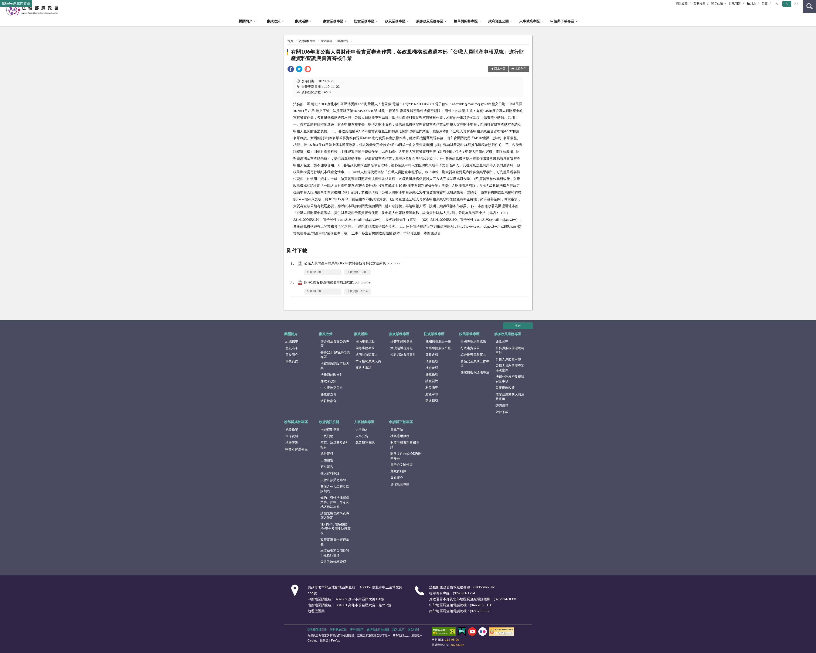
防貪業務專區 (364, 21)
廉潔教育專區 (399, 484)
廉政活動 (302, 21)
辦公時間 (413, 629)
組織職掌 (291, 341)
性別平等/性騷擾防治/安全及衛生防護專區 (335, 529)
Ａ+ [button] (796, 3)
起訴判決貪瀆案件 (403, 354)
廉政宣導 (502, 341)
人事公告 (362, 436)
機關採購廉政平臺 (438, 341)
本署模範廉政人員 (368, 361)
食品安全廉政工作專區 (474, 363)
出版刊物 (326, 436)
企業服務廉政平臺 (438, 348)
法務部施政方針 (331, 374)
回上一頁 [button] (499, 68)
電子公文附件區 (401, 464)
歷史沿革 (291, 348)
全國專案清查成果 (473, 341)
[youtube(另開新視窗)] (472, 632)
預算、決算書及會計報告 (334, 445)
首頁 (765, 3)
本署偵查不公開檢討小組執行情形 (334, 553)
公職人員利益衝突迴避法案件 (510, 368)
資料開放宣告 (338, 629)
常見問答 (735, 3)
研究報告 (326, 467)
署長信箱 (717, 3)
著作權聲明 (357, 629)
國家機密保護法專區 (474, 372)
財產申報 (326, 41)
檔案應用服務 (399, 436)
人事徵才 (362, 429)
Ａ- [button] (777, 3)
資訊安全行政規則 (378, 629)
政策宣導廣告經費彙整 (334, 542)
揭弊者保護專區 (401, 341)
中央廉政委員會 (331, 388)
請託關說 (431, 381)
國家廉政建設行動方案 (334, 366)
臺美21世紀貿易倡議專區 (335, 355)
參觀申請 (396, 429)
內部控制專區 (330, 429)
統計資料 (326, 453)
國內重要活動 (365, 341)
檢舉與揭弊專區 (466, 21)
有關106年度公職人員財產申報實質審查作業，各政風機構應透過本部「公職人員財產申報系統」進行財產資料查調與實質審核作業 (407, 55)
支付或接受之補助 (333, 480)
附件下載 (502, 412)
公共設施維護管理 (333, 562)
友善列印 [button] (520, 68)
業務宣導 (342, 41)
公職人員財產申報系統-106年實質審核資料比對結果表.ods (352, 263)
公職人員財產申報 (508, 359)
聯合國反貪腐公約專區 (334, 344)
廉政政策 (273, 21)
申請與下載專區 (562, 21)
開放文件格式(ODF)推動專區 (405, 456)
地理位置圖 (316, 611)
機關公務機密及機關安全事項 (510, 379)
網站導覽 (682, 3)
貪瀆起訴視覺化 (401, 348)
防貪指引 (431, 400)
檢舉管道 (291, 442)
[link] (291, 70)
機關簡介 (245, 21)
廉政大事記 (363, 368)
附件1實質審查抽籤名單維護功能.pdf (337, 282)
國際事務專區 (365, 348)
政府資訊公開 (498, 21)
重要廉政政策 (505, 388)
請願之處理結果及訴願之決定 (334, 515)
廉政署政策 (328, 381)
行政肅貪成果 (470, 348)
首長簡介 (291, 354)
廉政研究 (396, 478)
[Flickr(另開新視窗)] (482, 632)
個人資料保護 (330, 473)
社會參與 (431, 368)
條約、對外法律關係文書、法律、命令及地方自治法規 (334, 502)
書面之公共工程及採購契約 (334, 489)
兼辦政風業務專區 (429, 21)
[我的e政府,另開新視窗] (462, 632)
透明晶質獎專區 (367, 354)
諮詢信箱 (502, 405)
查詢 (809, 6)
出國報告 (326, 460)
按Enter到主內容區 (16, 3)
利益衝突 (431, 387)
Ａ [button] (786, 3)
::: (2, 30)
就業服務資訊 (365, 442)
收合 (518, 325)
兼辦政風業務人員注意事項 (510, 397)
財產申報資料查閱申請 (404, 445)
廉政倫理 (431, 374)
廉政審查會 (328, 394)
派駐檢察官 (328, 401)
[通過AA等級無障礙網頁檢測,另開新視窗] (444, 632)
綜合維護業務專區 (473, 354)
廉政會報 (431, 354)
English (751, 3)
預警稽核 (431, 361)
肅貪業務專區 (333, 21)
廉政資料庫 (398, 471)
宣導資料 (291, 436)
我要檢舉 (699, 3)
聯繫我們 (291, 361)
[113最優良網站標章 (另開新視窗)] (501, 632)
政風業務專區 (395, 21)
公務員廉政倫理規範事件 (510, 350)
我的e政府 (398, 629)
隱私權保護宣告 (317, 629)
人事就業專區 (529, 21)
